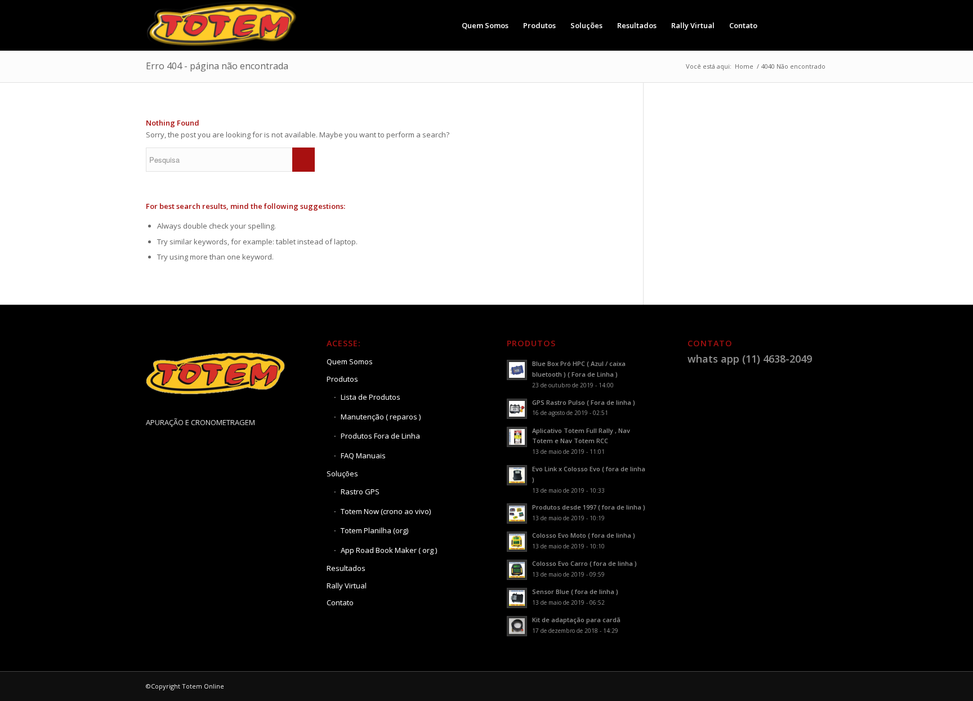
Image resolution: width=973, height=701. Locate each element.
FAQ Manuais (363, 455)
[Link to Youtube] (818, 24)
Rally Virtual (347, 586)
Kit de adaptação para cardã (576, 619)
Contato (340, 602)
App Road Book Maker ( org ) (389, 550)
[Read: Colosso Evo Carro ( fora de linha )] (517, 570)
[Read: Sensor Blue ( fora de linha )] (517, 598)
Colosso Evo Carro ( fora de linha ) (584, 563)
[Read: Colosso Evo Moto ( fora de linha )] (517, 542)
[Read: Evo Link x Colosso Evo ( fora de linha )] (517, 475)
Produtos (342, 379)
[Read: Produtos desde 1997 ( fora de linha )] (517, 513)
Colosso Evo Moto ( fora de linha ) (583, 535)
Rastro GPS (360, 491)
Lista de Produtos (370, 397)
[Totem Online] (223, 25)
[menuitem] (485, 25)
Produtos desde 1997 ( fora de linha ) (588, 507)
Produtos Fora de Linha (380, 436)
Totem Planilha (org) (374, 530)
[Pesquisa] (776, 25)
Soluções (342, 473)
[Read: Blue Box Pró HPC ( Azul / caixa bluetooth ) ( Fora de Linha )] (517, 370)
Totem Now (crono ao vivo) (386, 511)
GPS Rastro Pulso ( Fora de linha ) (583, 402)
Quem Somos (350, 361)
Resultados (346, 568)
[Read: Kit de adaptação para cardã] (517, 626)
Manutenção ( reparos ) (381, 417)
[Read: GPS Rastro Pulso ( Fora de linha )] (517, 409)
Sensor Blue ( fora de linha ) (575, 591)
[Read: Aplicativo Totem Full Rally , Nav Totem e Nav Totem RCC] (517, 437)
